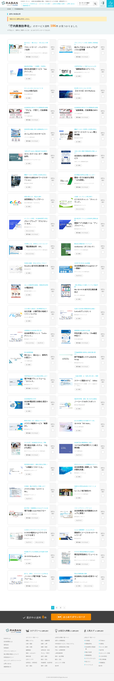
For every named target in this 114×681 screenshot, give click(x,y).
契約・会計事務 (59, 656)
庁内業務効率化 (19, 9)
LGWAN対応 (103, 656)
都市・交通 (44, 665)
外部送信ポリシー (9, 657)
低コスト (88, 661)
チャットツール (80, 209)
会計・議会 (29, 665)
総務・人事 (44, 643)
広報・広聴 (29, 647)
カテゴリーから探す (44, 3)
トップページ (24, 3)
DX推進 (88, 640)
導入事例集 (103, 659)
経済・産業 (44, 656)
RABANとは (33, 3)
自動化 (102, 643)
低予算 (102, 650)
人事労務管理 (59, 653)
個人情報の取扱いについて (11, 654)
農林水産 (28, 656)
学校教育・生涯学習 (46, 662)
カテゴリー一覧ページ (32, 637)
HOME (9, 9)
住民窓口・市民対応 (31, 662)
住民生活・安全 (45, 650)
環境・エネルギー (31, 653)
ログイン (102, 6)
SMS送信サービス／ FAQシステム (64, 643)
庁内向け (102, 640)
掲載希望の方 (26, 5)
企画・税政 (29, 643)
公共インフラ (29, 659)
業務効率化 (89, 643)
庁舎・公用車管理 (60, 650)
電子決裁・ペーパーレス (32, 57)
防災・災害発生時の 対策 (62, 647)
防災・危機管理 (45, 640)
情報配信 (102, 662)
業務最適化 (89, 655)
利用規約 (6, 648)
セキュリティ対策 (60, 662)
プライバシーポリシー (10, 651)
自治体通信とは (8, 641)
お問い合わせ (71, 3)
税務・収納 (44, 647)
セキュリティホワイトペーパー (12, 660)
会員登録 (110, 6)
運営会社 (6, 644)
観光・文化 (44, 659)
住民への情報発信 (60, 640)
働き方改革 (89, 652)
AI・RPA (28, 78)
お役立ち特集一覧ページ (62, 637)
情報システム (29, 640)
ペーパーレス (89, 664)
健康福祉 (28, 650)
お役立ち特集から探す (59, 3)
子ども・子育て (45, 653)
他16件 (57, 665)
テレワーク (78, 275)
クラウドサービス (90, 658)
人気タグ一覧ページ (89, 637)
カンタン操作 (103, 647)
